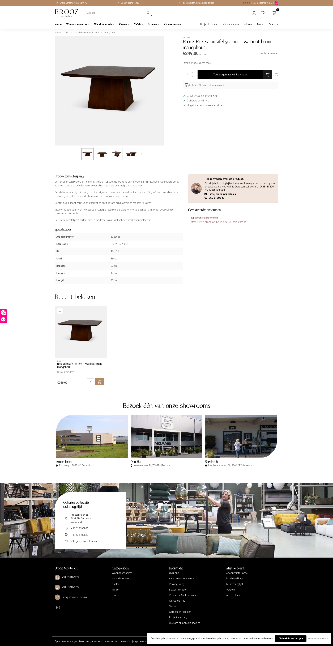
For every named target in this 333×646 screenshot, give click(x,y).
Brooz (186, 37)
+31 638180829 (79, 528)
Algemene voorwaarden (182, 578)
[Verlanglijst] (262, 12)
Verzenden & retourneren (182, 595)
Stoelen (152, 24)
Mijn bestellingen (235, 578)
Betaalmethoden (178, 589)
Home (58, 24)
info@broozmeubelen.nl (223, 194)
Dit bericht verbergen (291, 638)
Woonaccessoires (76, 24)
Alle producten (234, 595)
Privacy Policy (177, 584)
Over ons (273, 24)
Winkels (248, 24)
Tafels (137, 24)
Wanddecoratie (103, 24)
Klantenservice (172, 24)
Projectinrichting (209, 24)
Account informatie (236, 573)
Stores (172, 606)
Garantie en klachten (180, 611)
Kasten (123, 24)
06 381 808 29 (216, 197)
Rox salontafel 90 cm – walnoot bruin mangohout (91, 32)
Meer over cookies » (318, 638)
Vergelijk (230, 589)
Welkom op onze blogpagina (184, 623)
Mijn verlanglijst (234, 584)
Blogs (260, 24)
